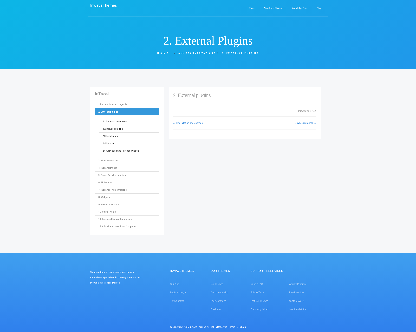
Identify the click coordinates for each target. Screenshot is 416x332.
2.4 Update (108, 143)
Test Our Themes (259, 301)
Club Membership (219, 292)
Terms (231, 327)
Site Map (241, 327)
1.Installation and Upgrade (112, 104)
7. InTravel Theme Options (112, 190)
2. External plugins (108, 111)
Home (164, 53)
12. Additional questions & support (117, 226)
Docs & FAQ (257, 284)
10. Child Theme (107, 211)
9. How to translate (108, 204)
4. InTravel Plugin (107, 168)
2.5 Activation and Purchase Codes (121, 150)
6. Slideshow (105, 182)
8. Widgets (104, 197)
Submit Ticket (258, 292)
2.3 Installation (110, 136)
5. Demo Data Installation (112, 175)
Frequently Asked (259, 309)
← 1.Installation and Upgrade (188, 123)
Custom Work (296, 301)
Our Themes (216, 284)
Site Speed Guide (297, 309)
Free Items (215, 309)
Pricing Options (218, 301)
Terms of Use (177, 301)
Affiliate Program (297, 284)
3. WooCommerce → (305, 123)
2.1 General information (115, 121)
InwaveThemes (103, 5)
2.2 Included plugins (113, 129)
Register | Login (178, 292)
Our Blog (174, 284)
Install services (296, 292)
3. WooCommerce (107, 160)
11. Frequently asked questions (115, 219)
